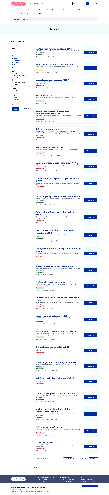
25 (49, 458)
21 (84, 458)
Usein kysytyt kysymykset (67, 479)
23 (87, 458)
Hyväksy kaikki (90, 486)
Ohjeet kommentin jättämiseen (88, 481)
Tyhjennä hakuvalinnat (26, 109)
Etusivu (13, 13)
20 (82, 458)
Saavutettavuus (42, 481)
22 (85, 458)
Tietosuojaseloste (42, 479)
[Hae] (87, 3)
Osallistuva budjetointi (66, 481)
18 (78, 458)
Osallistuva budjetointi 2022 (31, 13)
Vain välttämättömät (90, 489)
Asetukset (89, 492)
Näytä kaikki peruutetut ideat (41, 467)
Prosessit (19, 13)
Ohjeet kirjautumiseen (86, 479)
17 (76, 458)
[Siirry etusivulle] (23, 479)
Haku (13, 48)
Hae (15, 109)
